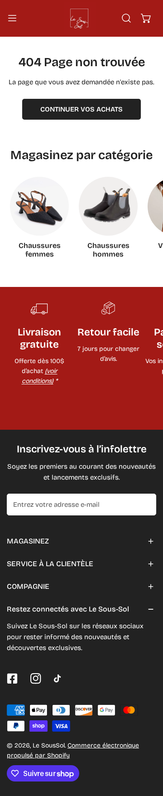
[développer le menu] (12, 18)
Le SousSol (49, 745)
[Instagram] (36, 678)
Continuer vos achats (81, 109)
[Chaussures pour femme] (39, 206)
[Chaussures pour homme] (108, 206)
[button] (146, 18)
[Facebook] (12, 678)
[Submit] (144, 504)
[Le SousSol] (80, 18)
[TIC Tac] (59, 678)
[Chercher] (126, 18)
